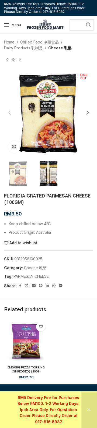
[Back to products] (14, 60)
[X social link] (26, 285)
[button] (9, 112)
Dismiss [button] (89, 410)
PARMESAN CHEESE (31, 276)
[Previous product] (7, 60)
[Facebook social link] (20, 285)
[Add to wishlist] (41, 326)
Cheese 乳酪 (60, 48)
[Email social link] (33, 285)
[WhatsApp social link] (54, 285)
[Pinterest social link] (40, 285)
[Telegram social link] (60, 285)
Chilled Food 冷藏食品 (39, 42)
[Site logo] (45, 24)
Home (9, 42)
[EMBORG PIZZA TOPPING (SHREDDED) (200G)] (26, 341)
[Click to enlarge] (14, 147)
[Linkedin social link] (47, 285)
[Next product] (20, 60)
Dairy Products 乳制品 (23, 48)
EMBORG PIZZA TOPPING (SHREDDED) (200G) (26, 369)
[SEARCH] (88, 25)
